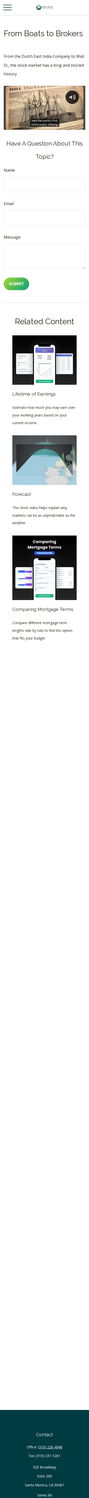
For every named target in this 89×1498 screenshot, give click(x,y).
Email (9, 203)
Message (12, 237)
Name (9, 170)
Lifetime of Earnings (34, 394)
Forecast (21, 494)
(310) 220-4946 (50, 1447)
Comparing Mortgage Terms (42, 609)
